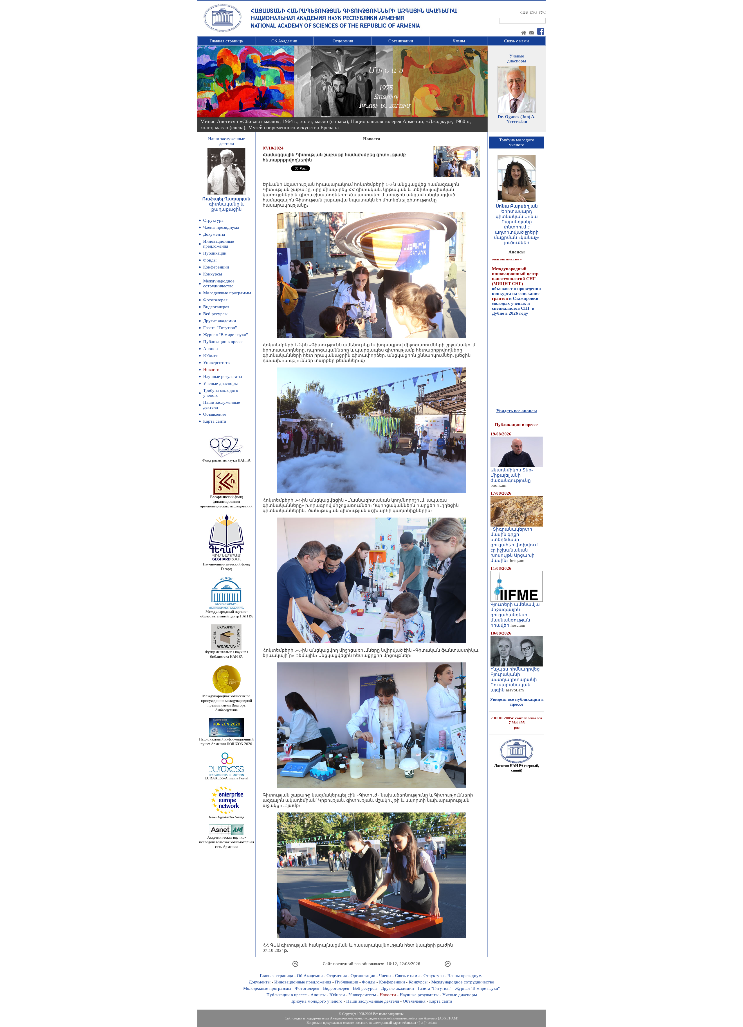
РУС (542, 12)
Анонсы (210, 348)
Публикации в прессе (223, 341)
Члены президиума (221, 227)
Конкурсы (212, 274)
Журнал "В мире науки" (225, 334)
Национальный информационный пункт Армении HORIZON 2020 (226, 741)
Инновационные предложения (218, 243)
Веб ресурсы (215, 313)
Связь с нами (516, 41)
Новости (211, 369)
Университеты (216, 362)
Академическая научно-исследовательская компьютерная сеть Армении (226, 842)
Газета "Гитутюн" (220, 327)
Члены (459, 41)
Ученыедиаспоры (516, 58)
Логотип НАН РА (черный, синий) (516, 767)
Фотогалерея (215, 300)
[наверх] (295, 966)
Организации (400, 41)
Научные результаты (222, 376)
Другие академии (219, 320)
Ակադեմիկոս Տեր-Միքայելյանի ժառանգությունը (511, 475)
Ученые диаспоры (220, 383)
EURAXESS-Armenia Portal (226, 778)
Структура (213, 220)
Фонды (210, 260)
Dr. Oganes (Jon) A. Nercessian (516, 119)
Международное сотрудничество (219, 283)
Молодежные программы (227, 293)
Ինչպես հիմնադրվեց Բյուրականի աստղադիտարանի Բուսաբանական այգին (515, 679)
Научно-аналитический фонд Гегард (226, 566)
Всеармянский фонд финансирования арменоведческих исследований (226, 501)
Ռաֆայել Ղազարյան (226, 199)
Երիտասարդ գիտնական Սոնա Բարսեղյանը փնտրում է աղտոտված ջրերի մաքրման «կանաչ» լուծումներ (516, 227)
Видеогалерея (216, 307)
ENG (533, 12)
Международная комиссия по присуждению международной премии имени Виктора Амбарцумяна (226, 703)
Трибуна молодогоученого (516, 142)
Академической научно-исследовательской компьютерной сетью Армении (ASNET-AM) (394, 1018)
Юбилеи (211, 355)
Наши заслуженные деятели (372, 1001)
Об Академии (284, 41)
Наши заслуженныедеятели (226, 141)
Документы (214, 234)
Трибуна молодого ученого (316, 1001)
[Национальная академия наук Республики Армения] (222, 31)
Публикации (214, 253)
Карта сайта (214, 421)
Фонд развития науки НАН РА (226, 460)
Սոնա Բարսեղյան (517, 206)
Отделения (343, 41)
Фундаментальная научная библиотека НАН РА (226, 654)
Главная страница (226, 41)
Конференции (216, 267)
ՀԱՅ (524, 12)
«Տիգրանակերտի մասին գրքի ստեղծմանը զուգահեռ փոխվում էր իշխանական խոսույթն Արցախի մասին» (514, 545)
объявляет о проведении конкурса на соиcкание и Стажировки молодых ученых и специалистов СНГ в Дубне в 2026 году (516, 262)
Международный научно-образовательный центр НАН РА (226, 613)
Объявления (214, 414)
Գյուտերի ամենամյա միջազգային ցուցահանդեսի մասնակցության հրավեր (515, 615)
